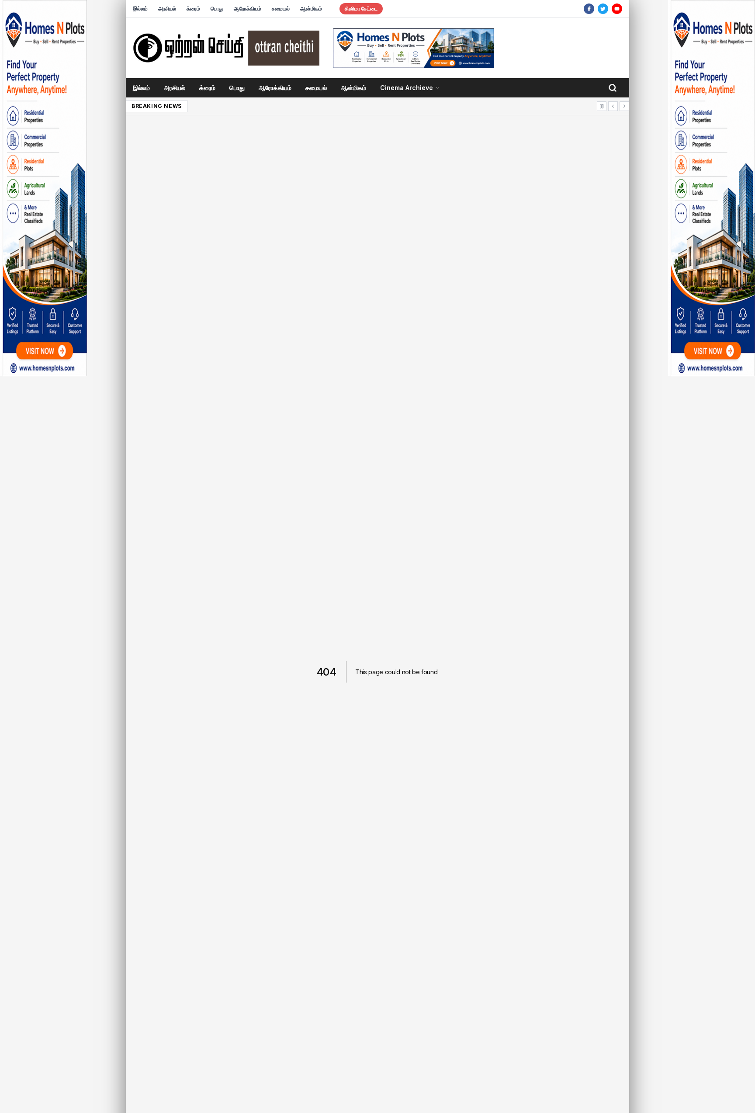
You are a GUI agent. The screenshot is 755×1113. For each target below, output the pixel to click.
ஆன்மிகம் (311, 8)
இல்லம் (140, 8)
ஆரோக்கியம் (247, 8)
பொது (217, 8)
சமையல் (281, 8)
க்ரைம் (193, 8)
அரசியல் (167, 8)
